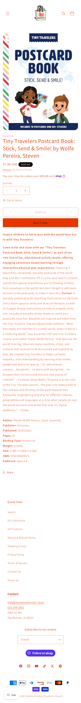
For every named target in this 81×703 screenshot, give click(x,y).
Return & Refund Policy (22, 537)
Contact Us (14, 571)
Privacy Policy (16, 554)
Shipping (7, 169)
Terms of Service (17, 563)
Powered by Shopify (53, 696)
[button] (7, 13)
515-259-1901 (16, 607)
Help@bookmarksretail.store (26, 602)
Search (12, 512)
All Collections (16, 520)
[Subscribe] (59, 639)
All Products (15, 529)
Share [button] (10, 472)
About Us (13, 580)
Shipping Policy (17, 546)
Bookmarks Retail (34, 696)
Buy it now (40, 222)
